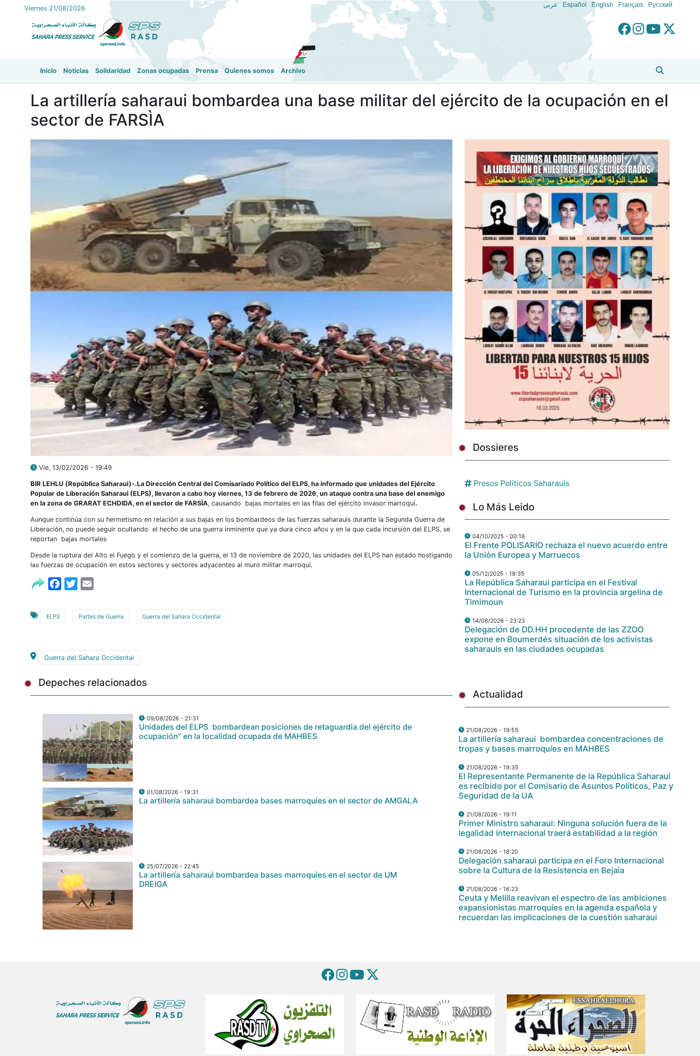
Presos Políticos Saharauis (522, 483)
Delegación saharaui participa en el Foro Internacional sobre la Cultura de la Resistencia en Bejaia (561, 865)
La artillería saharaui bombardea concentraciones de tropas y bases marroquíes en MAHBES (561, 744)
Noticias (76, 70)
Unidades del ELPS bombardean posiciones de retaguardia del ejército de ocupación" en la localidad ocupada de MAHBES (275, 731)
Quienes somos (249, 70)
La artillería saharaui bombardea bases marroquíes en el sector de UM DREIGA (268, 879)
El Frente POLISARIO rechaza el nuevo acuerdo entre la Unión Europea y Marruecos (566, 550)
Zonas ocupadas (163, 70)
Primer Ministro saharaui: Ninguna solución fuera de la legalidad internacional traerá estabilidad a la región (563, 828)
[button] (660, 70)
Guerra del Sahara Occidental (181, 616)
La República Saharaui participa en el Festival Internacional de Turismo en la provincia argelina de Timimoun (564, 592)
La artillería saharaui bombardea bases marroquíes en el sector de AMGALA (278, 800)
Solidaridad (112, 70)
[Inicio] (99, 31)
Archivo (293, 70)
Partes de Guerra (101, 616)
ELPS (53, 616)
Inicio (48, 70)
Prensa (207, 70)
